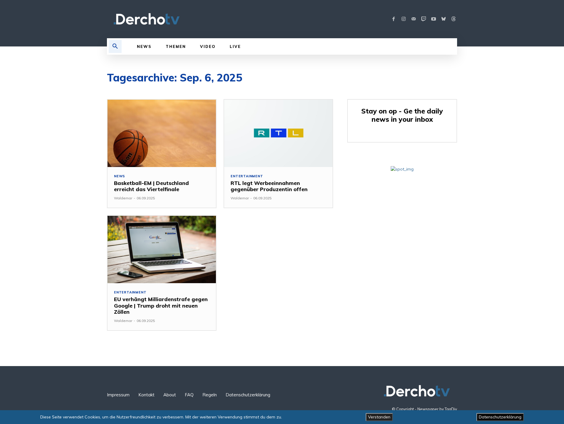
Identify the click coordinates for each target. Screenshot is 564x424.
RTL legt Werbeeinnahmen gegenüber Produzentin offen (269, 186)
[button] (115, 46)
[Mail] (413, 19)
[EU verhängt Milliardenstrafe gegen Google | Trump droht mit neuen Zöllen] (162, 249)
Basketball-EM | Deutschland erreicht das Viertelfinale (151, 186)
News (119, 176)
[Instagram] (403, 19)
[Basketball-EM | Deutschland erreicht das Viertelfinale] (162, 133)
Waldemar (123, 198)
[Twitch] (423, 19)
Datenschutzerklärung (500, 417)
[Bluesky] (443, 19)
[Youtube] (433, 19)
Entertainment (247, 176)
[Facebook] (393, 19)
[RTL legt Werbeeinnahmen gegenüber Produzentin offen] (278, 133)
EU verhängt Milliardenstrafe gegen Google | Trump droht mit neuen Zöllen (161, 305)
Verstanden (379, 417)
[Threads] (453, 19)
